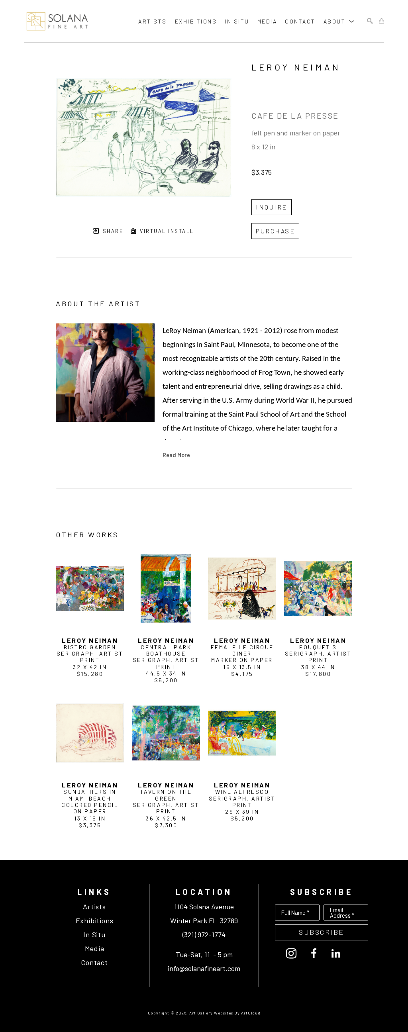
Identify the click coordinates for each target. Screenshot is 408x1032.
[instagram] (291, 953)
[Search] (370, 21)
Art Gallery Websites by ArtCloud (225, 1012)
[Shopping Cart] (381, 21)
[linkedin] (336, 953)
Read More (176, 454)
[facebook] (313, 953)
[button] (339, 21)
